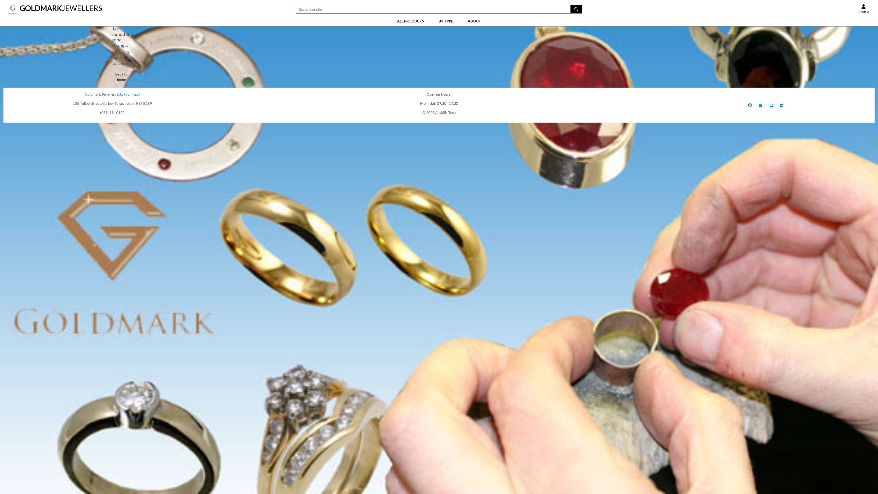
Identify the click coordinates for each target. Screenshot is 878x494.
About (474, 21)
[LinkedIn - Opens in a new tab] (781, 105)
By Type (446, 21)
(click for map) (128, 94)
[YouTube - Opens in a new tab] (771, 105)
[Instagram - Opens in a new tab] (760, 105)
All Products (410, 21)
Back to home (121, 77)
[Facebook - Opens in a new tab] (750, 105)
